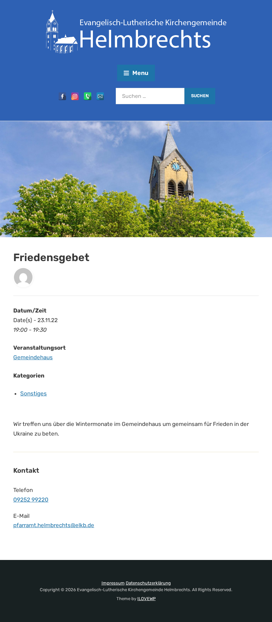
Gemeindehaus (33, 357)
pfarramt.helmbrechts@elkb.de (53, 525)
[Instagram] (75, 96)
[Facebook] (62, 96)
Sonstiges (33, 393)
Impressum (113, 583)
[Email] (100, 96)
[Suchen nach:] (150, 96)
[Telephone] (88, 96)
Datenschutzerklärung (148, 583)
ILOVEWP (146, 598)
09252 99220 (30, 499)
